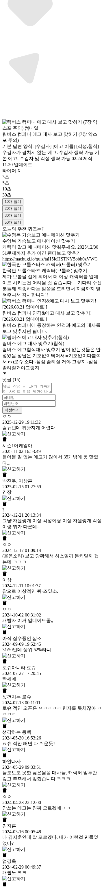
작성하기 (12, 410)
